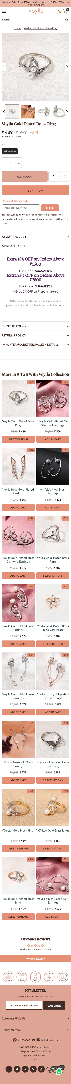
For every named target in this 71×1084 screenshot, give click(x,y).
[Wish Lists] (53, 176)
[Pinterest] (33, 1069)
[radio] (10, 151)
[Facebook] (9, 1069)
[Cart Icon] (65, 11)
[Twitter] (17, 1069)
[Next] (67, 67)
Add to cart (53, 439)
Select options (18, 439)
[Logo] (36, 11)
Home (17, 28)
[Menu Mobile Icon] (4, 11)
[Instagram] (25, 1069)
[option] (35, 3)
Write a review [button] (35, 959)
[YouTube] (41, 1069)
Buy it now (35, 190)
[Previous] (4, 67)
